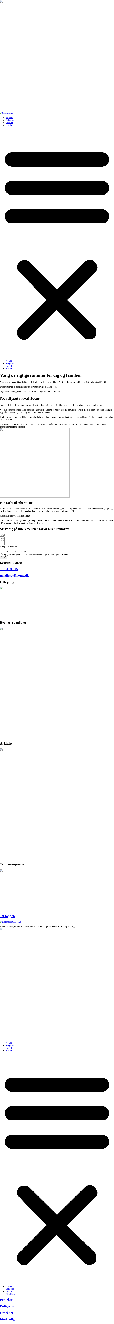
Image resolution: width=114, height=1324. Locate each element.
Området (9, 122)
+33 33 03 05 (9, 569)
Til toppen (7, 916)
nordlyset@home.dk (14, 575)
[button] (57, 243)
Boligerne (10, 120)
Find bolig (10, 125)
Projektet (9, 117)
